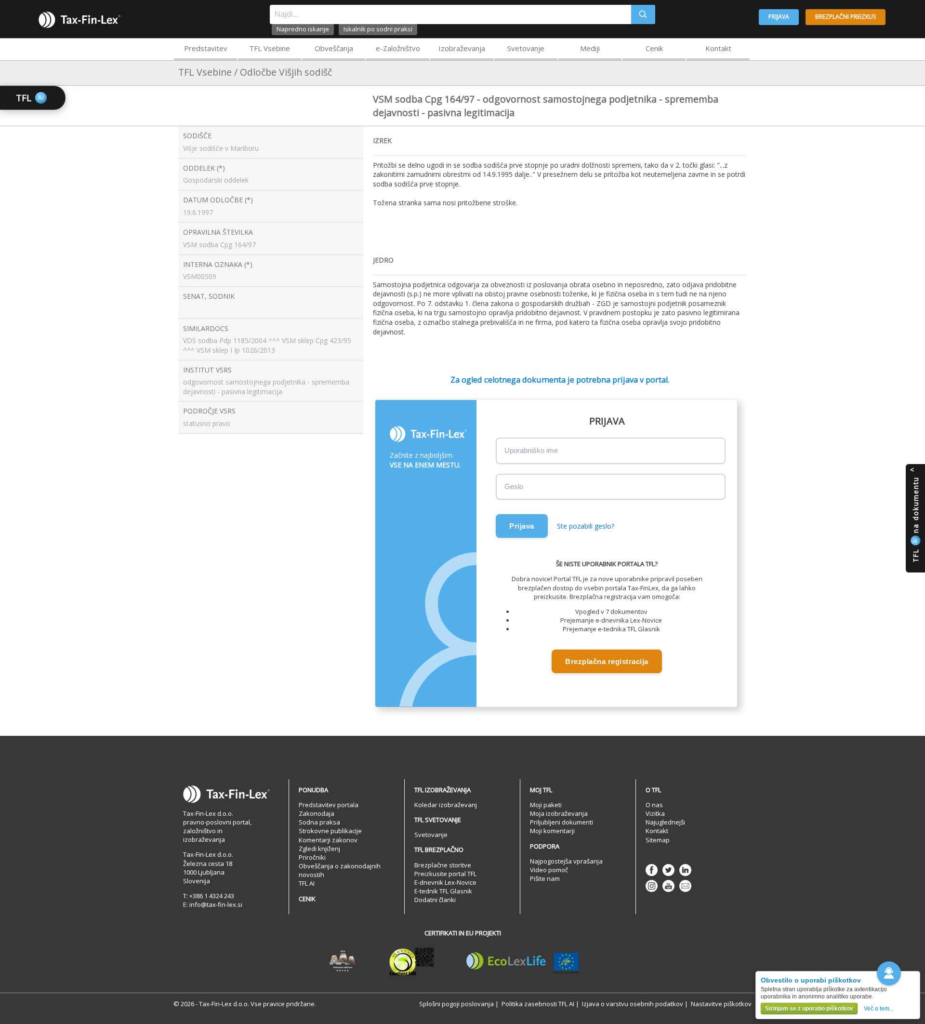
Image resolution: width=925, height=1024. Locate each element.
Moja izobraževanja (559, 813)
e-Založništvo (398, 48)
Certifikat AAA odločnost (342, 961)
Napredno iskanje (303, 29)
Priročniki (312, 857)
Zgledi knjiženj (319, 848)
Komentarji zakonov (328, 840)
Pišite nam (545, 878)
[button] (889, 973)
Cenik (654, 48)
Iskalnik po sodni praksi (378, 29)
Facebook (652, 870)
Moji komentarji (552, 830)
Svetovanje (525, 48)
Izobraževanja (461, 48)
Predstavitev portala (328, 804)
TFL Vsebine (269, 48)
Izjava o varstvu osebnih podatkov (632, 1003)
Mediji (590, 48)
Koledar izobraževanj (445, 804)
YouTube (668, 886)
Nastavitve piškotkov (721, 1003)
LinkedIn (685, 870)
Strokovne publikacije (330, 830)
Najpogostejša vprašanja (566, 861)
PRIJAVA (778, 17)
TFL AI (307, 883)
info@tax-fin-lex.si (215, 904)
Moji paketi (546, 804)
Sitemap (658, 840)
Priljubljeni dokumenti (561, 822)
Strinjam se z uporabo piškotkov (809, 1008)
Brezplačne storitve (442, 865)
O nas (654, 804)
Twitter (668, 870)
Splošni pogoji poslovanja (456, 1003)
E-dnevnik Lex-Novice (445, 882)
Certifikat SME (412, 961)
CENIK (307, 898)
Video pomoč (549, 869)
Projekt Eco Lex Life (523, 961)
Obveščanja (334, 48)
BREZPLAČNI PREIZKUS (845, 17)
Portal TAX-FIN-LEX (79, 19)
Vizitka (655, 813)
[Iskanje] (643, 14)
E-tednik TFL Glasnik (443, 891)
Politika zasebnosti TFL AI (538, 1003)
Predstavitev (205, 48)
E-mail (685, 886)
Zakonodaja (316, 813)
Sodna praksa (319, 822)
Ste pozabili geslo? (585, 526)
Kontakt (718, 48)
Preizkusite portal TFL (445, 873)
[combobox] (450, 14)
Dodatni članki (435, 899)
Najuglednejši (665, 822)
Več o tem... (879, 1008)
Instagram (652, 886)
